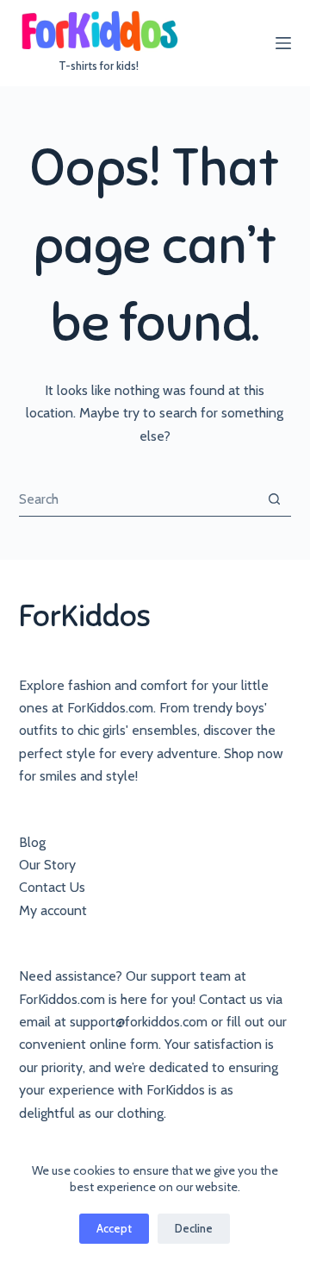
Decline (194, 1228)
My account (53, 910)
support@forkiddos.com (139, 1021)
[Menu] (283, 43)
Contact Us (52, 887)
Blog (32, 842)
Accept (114, 1228)
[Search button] (274, 499)
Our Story (47, 864)
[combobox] (138, 499)
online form (124, 1044)
